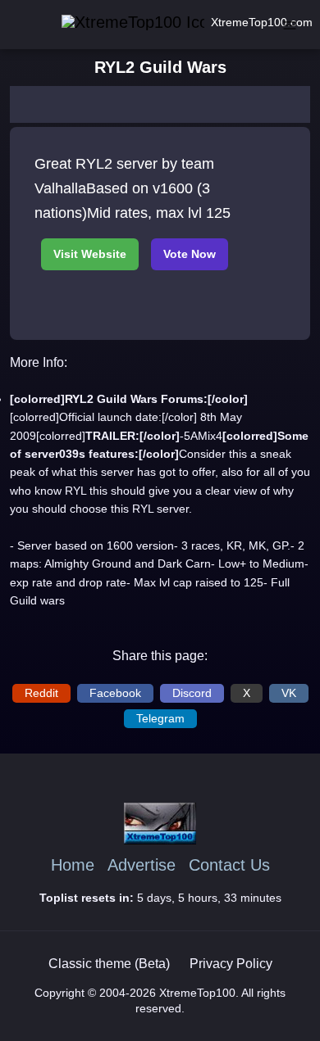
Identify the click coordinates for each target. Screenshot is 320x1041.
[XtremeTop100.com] (110, 22)
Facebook (115, 692)
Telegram (160, 718)
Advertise (141, 865)
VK (288, 692)
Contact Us (229, 865)
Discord (192, 692)
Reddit (41, 692)
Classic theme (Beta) (109, 964)
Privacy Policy (231, 964)
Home (72, 865)
